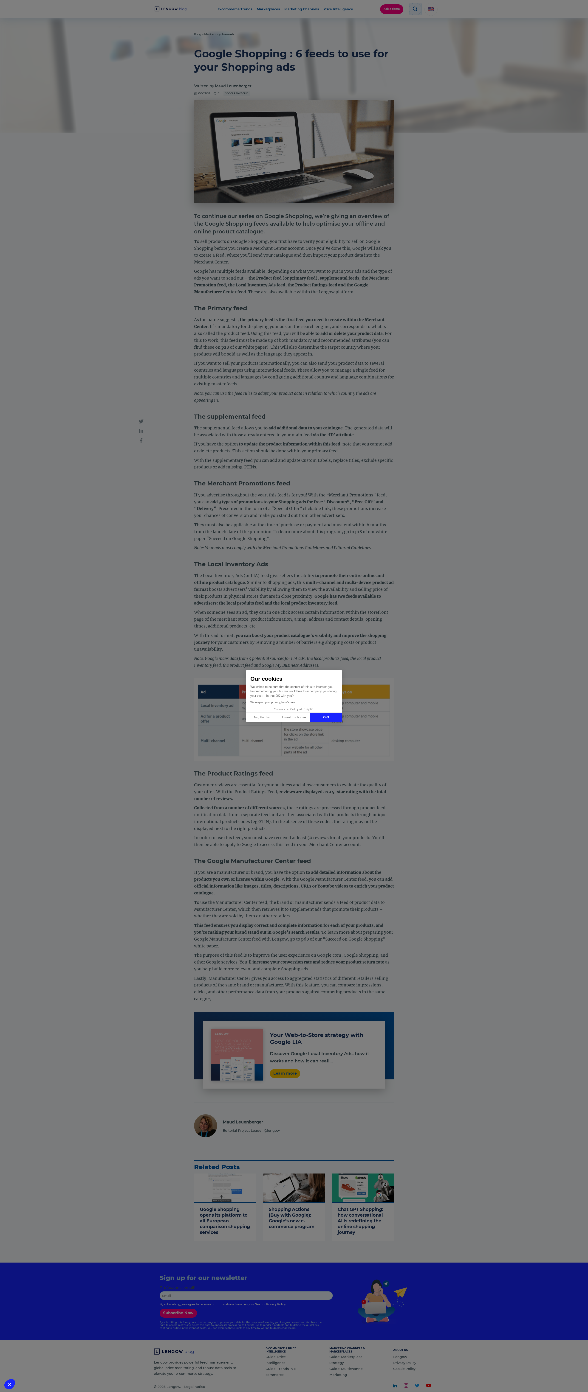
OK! (326, 717)
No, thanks (262, 717)
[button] (9, 1384)
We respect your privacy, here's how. (272, 702)
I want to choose (294, 717)
